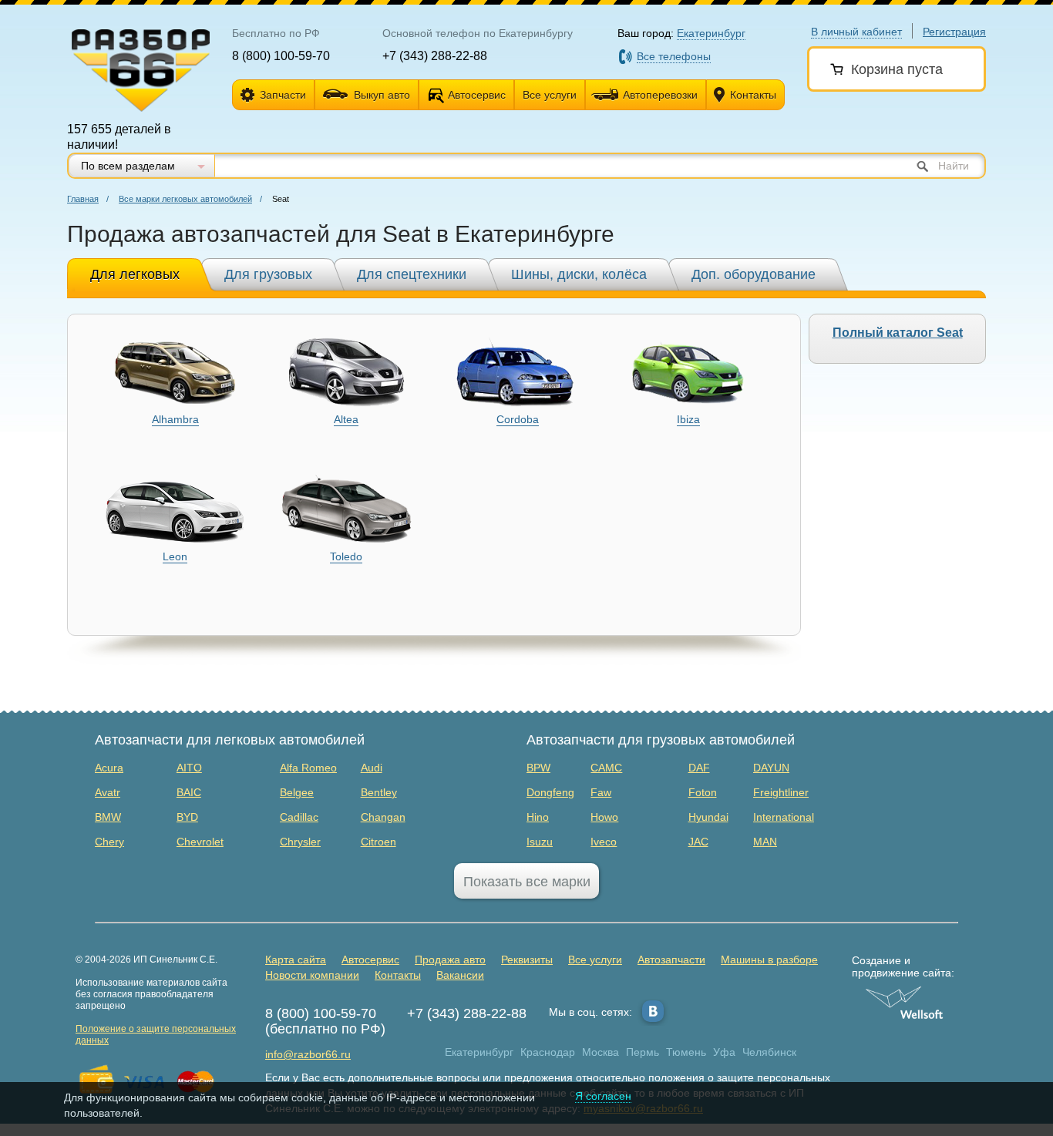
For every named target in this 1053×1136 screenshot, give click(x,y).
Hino (537, 817)
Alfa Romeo (308, 767)
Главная (83, 198)
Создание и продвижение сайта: (903, 966)
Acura (109, 767)
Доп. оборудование (753, 274)
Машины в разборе (769, 959)
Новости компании (312, 975)
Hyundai (708, 817)
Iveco (603, 841)
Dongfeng (550, 792)
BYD (187, 817)
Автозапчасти (671, 959)
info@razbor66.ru (308, 1054)
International (783, 817)
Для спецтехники (411, 274)
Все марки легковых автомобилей (185, 198)
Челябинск (769, 1052)
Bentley (379, 792)
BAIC (189, 792)
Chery (109, 841)
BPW (538, 767)
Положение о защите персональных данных (156, 1034)
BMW (108, 817)
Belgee (297, 792)
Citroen (378, 841)
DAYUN (771, 767)
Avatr (107, 792)
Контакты (753, 95)
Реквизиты (527, 959)
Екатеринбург (479, 1052)
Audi (371, 767)
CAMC (606, 767)
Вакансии (460, 975)
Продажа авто (450, 959)
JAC (698, 841)
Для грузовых (268, 274)
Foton (702, 792)
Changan (383, 817)
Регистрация (954, 31)
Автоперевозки (660, 95)
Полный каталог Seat (898, 332)
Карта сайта (295, 959)
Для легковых (135, 274)
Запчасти (283, 95)
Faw (600, 792)
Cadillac (299, 817)
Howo (604, 817)
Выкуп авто (382, 95)
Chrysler (300, 841)
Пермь (642, 1052)
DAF (699, 767)
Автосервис (477, 95)
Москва (600, 1052)
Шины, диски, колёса (579, 274)
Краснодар (547, 1052)
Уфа (724, 1052)
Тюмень (686, 1052)
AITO (189, 767)
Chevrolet (200, 841)
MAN (765, 841)
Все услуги (550, 95)
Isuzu (539, 841)
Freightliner (781, 792)
